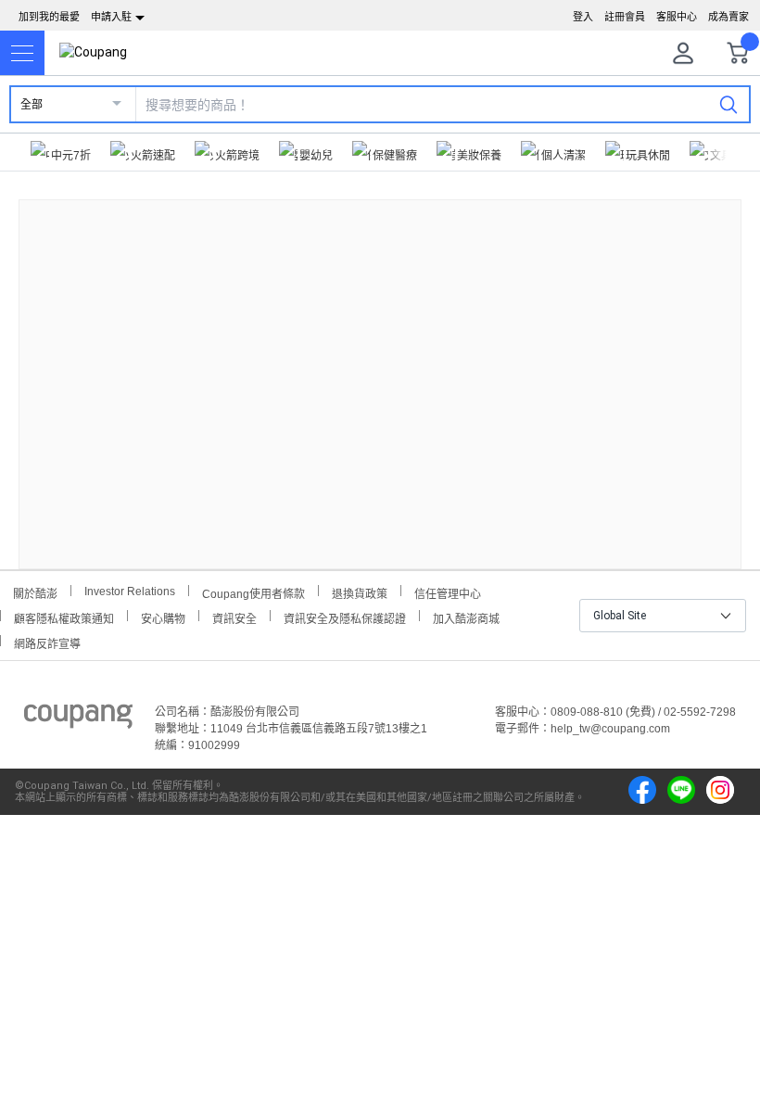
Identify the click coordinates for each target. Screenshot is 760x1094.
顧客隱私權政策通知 (64, 617)
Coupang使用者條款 (253, 592)
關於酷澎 (35, 592)
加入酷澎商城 (466, 617)
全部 (31, 104)
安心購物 (163, 617)
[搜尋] (728, 104)
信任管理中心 (447, 592)
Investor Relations (129, 590)
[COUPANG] (78, 719)
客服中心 (676, 16)
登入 (583, 16)
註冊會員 (624, 16)
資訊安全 (234, 617)
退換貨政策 (359, 592)
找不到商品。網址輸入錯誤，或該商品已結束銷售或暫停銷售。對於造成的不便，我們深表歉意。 (380, 369)
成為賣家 (728, 16)
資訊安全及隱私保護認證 (345, 617)
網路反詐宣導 (47, 642)
